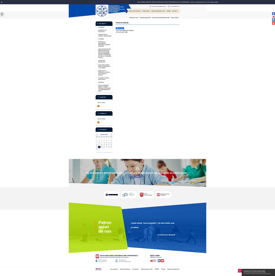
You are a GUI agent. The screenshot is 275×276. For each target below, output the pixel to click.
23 (96, 146)
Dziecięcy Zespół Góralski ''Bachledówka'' (105, 35)
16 (96, 144)
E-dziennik (101, 39)
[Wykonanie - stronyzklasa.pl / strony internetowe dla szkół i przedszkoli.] (98, 269)
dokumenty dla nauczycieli (102, 31)
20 (106, 144)
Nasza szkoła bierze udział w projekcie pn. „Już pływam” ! (104, 66)
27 (106, 146)
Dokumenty (101, 27)
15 (111, 142)
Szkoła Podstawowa (134, 11)
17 (99, 144)
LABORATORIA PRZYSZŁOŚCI (101, 61)
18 (101, 144)
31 (99, 148)
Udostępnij (120, 28)
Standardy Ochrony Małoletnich (103, 78)
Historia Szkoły (122, 23)
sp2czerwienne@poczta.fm (159, 6)
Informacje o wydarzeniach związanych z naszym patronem (104, 44)
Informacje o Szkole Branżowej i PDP (160, 17)
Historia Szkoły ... (174, 17)
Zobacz (138, 176)
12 (104, 142)
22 (111, 144)
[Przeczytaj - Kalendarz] (106, 130)
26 (104, 146)
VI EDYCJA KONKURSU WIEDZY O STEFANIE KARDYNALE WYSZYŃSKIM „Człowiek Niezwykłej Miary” (104, 88)
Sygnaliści (101, 82)
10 (99, 142)
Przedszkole (146, 11)
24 (99, 146)
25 (101, 146)
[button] (2, 2)
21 (108, 144)
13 (106, 142)
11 (101, 142)
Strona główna (126, 11)
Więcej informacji (98, 106)
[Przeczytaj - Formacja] (106, 114)
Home (136, 17)
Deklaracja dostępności (173, 269)
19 (104, 144)
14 (108, 142)
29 (111, 146)
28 (108, 146)
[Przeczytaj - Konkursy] (106, 98)
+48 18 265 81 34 (175, 6)
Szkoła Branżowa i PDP (158, 11)
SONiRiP (168, 11)
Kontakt (174, 11)
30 (96, 148)
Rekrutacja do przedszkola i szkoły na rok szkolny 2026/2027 (104, 73)
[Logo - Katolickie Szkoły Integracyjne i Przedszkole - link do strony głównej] (111, 11)
